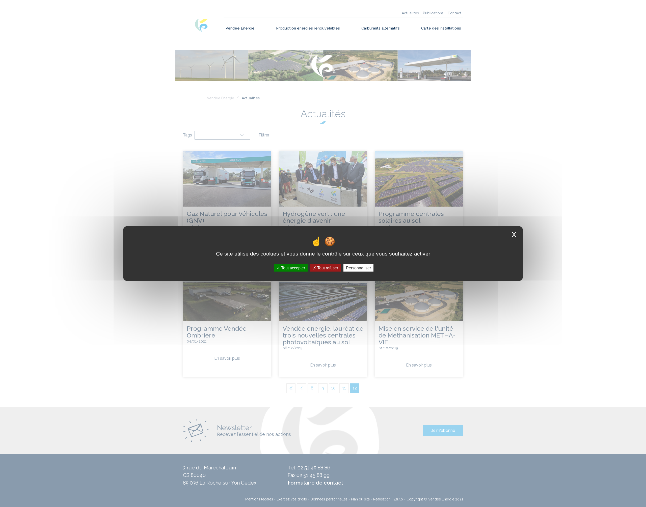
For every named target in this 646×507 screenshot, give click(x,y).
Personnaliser (358, 268)
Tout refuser (327, 268)
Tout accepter (292, 268)
